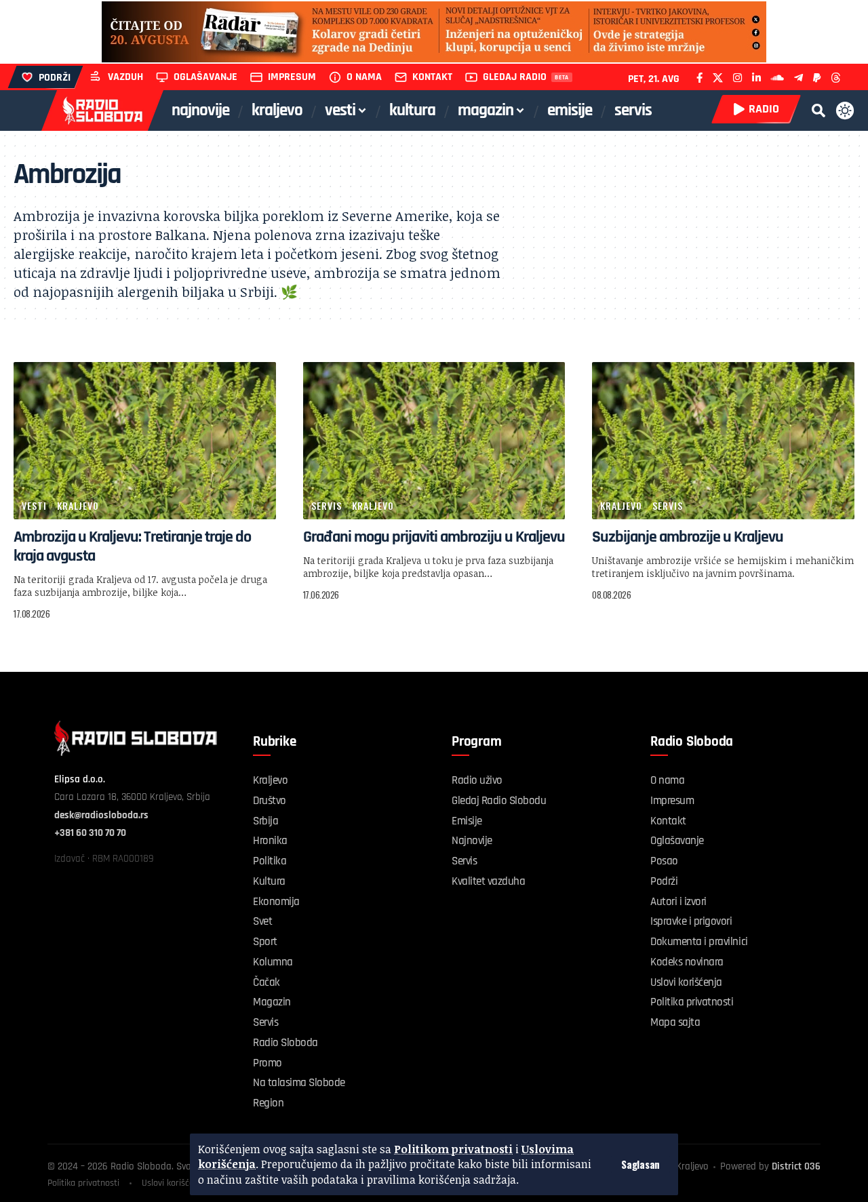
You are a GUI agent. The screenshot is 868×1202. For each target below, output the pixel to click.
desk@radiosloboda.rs (101, 815)
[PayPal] (817, 78)
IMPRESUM (292, 77)
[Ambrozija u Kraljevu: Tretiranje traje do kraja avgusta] (145, 440)
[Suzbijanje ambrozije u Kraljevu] (723, 440)
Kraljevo (78, 505)
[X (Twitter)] (717, 78)
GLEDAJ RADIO (515, 77)
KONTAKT (432, 77)
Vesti (34, 505)
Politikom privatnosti (453, 1149)
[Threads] (835, 78)
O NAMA (364, 77)
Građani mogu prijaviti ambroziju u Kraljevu (434, 537)
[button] (640, 1164)
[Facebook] (699, 78)
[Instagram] (737, 78)
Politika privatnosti (83, 1183)
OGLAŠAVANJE (205, 77)
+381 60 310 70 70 (90, 832)
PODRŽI (55, 78)
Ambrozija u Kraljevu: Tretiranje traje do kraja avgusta (132, 546)
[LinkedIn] (756, 78)
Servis (326, 505)
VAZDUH (125, 77)
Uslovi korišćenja (173, 1183)
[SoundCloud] (777, 78)
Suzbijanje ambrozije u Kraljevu (687, 537)
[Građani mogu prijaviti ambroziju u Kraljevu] (434, 440)
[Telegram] (798, 78)
